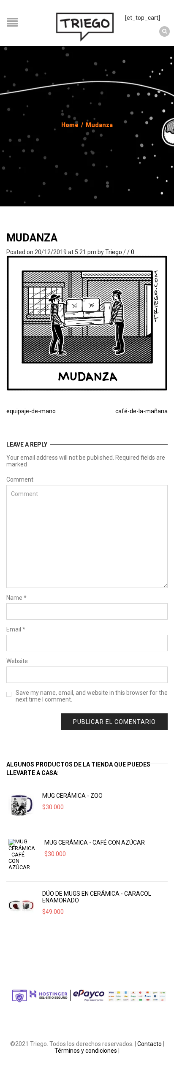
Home (70, 125)
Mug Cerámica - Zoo (72, 795)
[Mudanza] (87, 323)
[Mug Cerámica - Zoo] (21, 804)
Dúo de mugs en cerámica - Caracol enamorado (96, 897)
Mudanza (31, 238)
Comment (19, 479)
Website (17, 661)
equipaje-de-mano (31, 411)
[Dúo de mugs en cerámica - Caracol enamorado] (21, 905)
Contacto (149, 1043)
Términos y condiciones (85, 1050)
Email (15, 629)
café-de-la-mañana (141, 411)
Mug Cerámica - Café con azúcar (94, 842)
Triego (113, 252)
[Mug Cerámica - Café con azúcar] (22, 854)
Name (16, 597)
